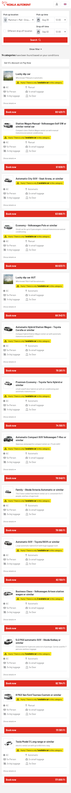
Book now (35, 112)
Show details (8, 103)
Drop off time (42, 26)
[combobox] (19, 20)
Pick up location (10, 14)
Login (56, 4)
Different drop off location (20, 31)
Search (33, 40)
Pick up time (42, 14)
